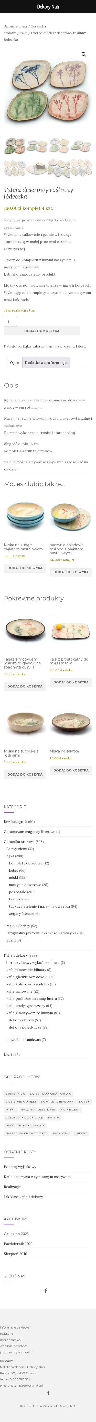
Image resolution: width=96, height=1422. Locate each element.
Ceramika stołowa (19, 841)
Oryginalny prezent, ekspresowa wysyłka (41, 933)
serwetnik (61, 1133)
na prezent (64, 346)
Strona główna (15, 26)
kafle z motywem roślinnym (29, 1013)
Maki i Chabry (18, 926)
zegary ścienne (21, 913)
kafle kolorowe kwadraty (27, 984)
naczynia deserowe (25, 884)
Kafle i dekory (16, 955)
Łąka (23, 33)
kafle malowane (19, 991)
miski (13, 877)
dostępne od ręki (21, 1101)
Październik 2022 (18, 1243)
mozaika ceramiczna (23, 1039)
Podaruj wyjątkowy (20, 1166)
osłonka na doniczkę (24, 1117)
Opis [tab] (14, 362)
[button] (84, 54)
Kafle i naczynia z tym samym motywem (37, 1176)
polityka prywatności (15, 1352)
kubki (13, 870)
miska (11, 1109)
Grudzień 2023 (16, 1233)
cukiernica (15, 1093)
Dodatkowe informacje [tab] (46, 362)
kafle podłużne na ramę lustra (31, 998)
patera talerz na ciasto (26, 1133)
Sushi (11, 940)
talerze (36, 33)
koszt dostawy (10, 1340)
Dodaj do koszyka (41, 331)
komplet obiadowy (57, 1101)
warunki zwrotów (13, 1346)
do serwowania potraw (50, 1093)
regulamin (8, 1333)
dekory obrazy (21, 1020)
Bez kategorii (15, 821)
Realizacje (12, 1186)
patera (54, 1117)
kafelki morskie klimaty (26, 969)
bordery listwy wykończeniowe (33, 962)
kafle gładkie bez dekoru (27, 977)
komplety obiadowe (25, 863)
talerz (81, 346)
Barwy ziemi (16, 848)
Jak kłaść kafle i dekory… (24, 1196)
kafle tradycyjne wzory (25, 1005)
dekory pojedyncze (25, 1027)
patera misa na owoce (25, 1125)
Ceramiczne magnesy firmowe (29, 831)
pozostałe (17, 892)
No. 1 (8, 1054)
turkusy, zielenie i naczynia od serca (39, 906)
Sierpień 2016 (15, 1253)
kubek (84, 1101)
